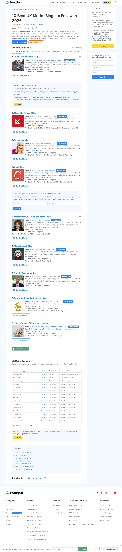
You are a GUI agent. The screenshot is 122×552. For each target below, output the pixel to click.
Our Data (9, 509)
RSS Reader (57, 509)
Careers (13, 513)
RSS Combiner (74, 517)
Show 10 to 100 (22, 349)
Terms (8, 524)
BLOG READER (96, 2)
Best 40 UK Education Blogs (24, 466)
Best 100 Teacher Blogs (23, 461)
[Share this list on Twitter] (21, 28)
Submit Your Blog (19, 42)
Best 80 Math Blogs (22, 455)
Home (52, 2)
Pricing (107, 2)
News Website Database (35, 528)
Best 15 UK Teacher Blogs (24, 469)
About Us (9, 505)
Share (14, 28)
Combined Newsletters (77, 509)
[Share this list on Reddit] (29, 28)
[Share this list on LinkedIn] (25, 28)
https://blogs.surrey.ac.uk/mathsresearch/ (46, 301)
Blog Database (31, 509)
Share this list (17, 478)
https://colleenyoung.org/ (40, 220)
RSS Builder (73, 520)
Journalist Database (33, 520)
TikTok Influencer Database (36, 539)
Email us (18, 104)
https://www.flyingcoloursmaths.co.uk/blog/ (47, 60)
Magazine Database (33, 517)
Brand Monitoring (75, 505)
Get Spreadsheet (70, 364)
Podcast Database (33, 513)
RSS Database (31, 505)
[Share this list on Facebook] (18, 28)
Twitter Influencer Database (36, 535)
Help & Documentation (108, 509)
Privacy (8, 520)
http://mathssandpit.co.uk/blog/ (42, 249)
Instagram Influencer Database (37, 532)
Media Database (59, 513)
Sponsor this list (36, 42)
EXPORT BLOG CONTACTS (79, 2)
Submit (17, 208)
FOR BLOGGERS (61, 2)
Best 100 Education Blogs (23, 458)
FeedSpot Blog (105, 520)
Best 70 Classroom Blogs (23, 463)
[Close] (121, 545)
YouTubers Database (33, 524)
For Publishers (58, 505)
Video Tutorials (105, 505)
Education (23, 9)
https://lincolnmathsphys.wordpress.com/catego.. (49, 327)
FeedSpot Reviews (12, 517)
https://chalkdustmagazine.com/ (43, 170)
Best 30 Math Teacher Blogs (24, 453)
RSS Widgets (74, 513)
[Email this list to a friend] (32, 28)
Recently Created (106, 517)
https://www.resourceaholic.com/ (43, 143)
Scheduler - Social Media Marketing (82, 524)
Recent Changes (105, 513)
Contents (40, 24)
